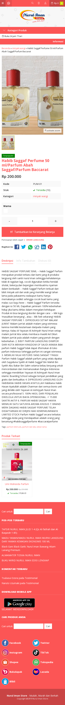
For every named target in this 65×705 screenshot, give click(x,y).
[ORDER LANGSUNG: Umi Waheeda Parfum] (4, 477)
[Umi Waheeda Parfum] (17, 460)
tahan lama (42, 427)
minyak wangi (40, 196)
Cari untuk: (7, 511)
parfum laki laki (29, 427)
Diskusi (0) (44, 261)
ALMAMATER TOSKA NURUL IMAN (21, 555)
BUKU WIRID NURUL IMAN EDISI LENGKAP (25, 560)
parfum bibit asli (14, 427)
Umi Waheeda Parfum (17, 484)
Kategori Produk (17, 30)
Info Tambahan (25, 261)
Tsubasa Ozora (10, 578)
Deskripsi (7, 261)
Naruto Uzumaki (10, 583)
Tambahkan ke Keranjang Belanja (34, 232)
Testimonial (31, 578)
